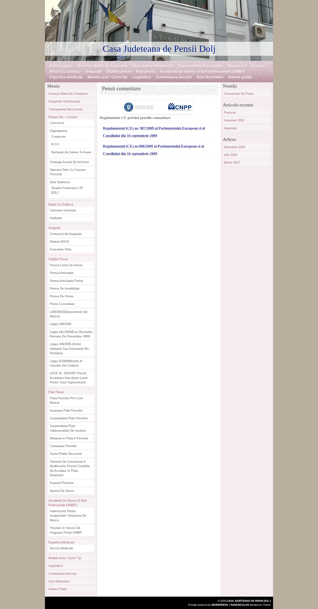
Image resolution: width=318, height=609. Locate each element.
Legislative (141, 77)
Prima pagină (61, 66)
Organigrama (58, 131)
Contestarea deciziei (174, 77)
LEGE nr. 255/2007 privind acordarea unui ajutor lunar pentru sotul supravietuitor (69, 377)
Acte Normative (210, 77)
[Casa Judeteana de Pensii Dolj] (159, 30)
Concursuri (57, 123)
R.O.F (55, 144)
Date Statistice (60, 182)
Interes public (240, 77)
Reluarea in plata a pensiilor (69, 438)
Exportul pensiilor (62, 483)
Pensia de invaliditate (64, 288)
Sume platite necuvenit (66, 453)
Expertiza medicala (66, 77)
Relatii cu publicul (65, 72)
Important (230, 128)
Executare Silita (60, 249)
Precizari (230, 112)
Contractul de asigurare (66, 234)
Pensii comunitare (62, 304)
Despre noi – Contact (246, 66)
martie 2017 (232, 162)
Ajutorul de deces (62, 491)
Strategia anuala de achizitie (69, 162)
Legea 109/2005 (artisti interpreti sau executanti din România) (69, 348)
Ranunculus (240, 604)
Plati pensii (145, 72)
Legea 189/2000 (60, 324)
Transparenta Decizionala (200, 66)
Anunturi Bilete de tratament (102, 66)
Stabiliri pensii (118, 72)
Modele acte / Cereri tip (108, 77)
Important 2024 (234, 120)
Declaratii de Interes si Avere (71, 152)
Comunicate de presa (239, 93)
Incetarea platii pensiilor (66, 410)
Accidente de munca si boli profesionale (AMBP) (202, 72)
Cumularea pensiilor (63, 446)
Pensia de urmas (62, 296)
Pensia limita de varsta (66, 265)
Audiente (56, 218)
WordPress (219, 604)
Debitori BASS (59, 241)
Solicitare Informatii (63, 210)
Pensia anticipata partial (66, 281)
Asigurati (94, 72)
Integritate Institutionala (152, 66)
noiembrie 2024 (234, 147)
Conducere (58, 136)
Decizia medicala (61, 548)
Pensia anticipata (61, 273)
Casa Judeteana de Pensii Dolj (159, 48)
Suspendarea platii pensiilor (69, 418)
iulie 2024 (230, 155)
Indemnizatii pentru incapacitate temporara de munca (68, 515)
